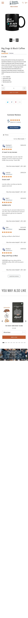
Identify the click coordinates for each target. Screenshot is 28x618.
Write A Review (14, 127)
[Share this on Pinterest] (16, 102)
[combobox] (20, 139)
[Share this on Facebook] (11, 102)
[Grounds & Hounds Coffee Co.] (14, 2)
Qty (2, 85)
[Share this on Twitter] (7, 102)
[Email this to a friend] (20, 102)
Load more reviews (14, 276)
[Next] (25, 22)
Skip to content (14, 6)
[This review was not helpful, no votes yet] (24, 166)
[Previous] (2, 22)
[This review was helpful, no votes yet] (21, 166)
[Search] (23, 2)
